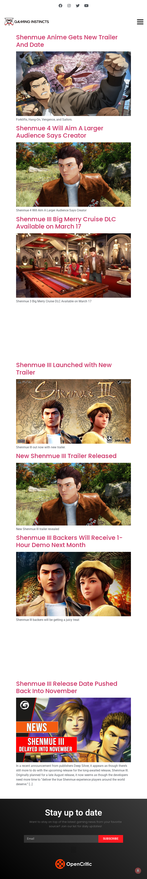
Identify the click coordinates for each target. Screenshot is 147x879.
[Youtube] (86, 6)
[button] (73, 850)
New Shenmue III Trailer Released (66, 456)
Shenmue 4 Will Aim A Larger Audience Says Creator (59, 132)
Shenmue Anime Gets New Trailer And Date (67, 41)
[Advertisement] (73, 333)
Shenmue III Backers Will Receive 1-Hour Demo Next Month (69, 541)
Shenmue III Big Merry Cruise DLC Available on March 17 (66, 223)
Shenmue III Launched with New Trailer (64, 368)
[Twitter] (78, 6)
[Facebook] (60, 6)
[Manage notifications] (138, 871)
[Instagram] (69, 6)
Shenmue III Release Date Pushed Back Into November (66, 687)
